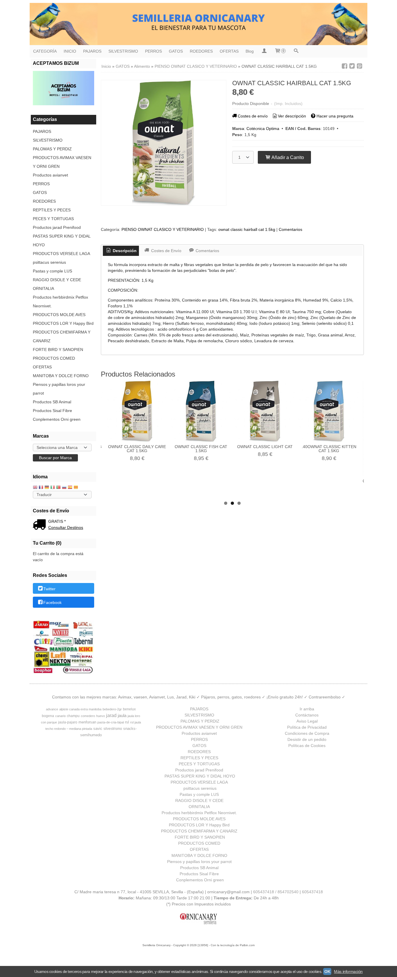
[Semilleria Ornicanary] (198, 24)
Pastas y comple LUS (52, 271)
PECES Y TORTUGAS (53, 218)
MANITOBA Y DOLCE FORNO (61, 375)
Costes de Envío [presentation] (165, 250)
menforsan (87, 722)
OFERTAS (229, 51)
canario (60, 716)
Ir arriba (307, 709)
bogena (48, 716)
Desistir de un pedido (306, 739)
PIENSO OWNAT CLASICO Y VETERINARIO (162, 229)
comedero (88, 716)
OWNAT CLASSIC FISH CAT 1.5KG (201, 448)
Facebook (52, 602)
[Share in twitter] (352, 66)
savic (97, 728)
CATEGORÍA (45, 51)
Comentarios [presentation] (206, 250)
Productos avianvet (50, 175)
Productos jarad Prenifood (57, 227)
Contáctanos (307, 715)
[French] (41, 488)
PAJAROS (92, 51)
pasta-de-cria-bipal (110, 722)
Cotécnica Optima (262, 128)
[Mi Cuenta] (263, 51)
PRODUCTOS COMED (54, 358)
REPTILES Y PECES (52, 210)
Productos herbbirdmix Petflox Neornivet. (60, 301)
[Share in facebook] (344, 66)
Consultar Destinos (65, 527)
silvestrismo (112, 729)
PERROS (153, 51)
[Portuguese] (58, 488)
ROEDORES (201, 51)
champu (73, 716)
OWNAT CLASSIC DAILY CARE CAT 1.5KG (137, 448)
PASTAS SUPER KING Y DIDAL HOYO (61, 240)
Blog (250, 51)
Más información (348, 971)
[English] (35, 488)
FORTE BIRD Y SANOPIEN (58, 349)
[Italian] (52, 488)
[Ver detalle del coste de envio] (40, 525)
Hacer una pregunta (334, 116)
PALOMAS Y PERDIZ (52, 149)
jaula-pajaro (67, 722)
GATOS (176, 51)
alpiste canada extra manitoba (80, 709)
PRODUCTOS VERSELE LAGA (61, 253)
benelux (129, 709)
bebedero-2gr (112, 709)
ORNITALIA (43, 288)
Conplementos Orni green (57, 419)
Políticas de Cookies (307, 745)
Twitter (49, 588)
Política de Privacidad (307, 727)
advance (52, 709)
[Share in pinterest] (359, 66)
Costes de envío (253, 116)
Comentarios (290, 229)
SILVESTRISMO (123, 51)
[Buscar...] (295, 51)
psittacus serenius (49, 262)
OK (327, 971)
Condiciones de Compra (307, 733)
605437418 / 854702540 (275, 891)
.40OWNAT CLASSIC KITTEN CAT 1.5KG (329, 448)
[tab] (121, 251)
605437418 (312, 891)
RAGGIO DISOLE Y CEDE (57, 279)
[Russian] (64, 488)
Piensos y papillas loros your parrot (59, 388)
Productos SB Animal (52, 402)
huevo (100, 716)
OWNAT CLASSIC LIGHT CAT (265, 446)
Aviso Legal (307, 721)
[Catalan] (76, 488)
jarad (111, 715)
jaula (122, 715)
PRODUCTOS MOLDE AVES (59, 314)
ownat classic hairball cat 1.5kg (246, 229)
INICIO (70, 51)
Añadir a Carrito (287, 157)
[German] (46, 488)
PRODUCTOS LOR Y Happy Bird (63, 323)
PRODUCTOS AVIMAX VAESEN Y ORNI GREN (62, 162)
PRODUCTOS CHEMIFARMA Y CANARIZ (61, 336)
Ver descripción (292, 116)
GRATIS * (57, 521)
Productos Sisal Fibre (52, 410)
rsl (127, 722)
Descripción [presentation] (124, 250)
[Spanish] (70, 488)
